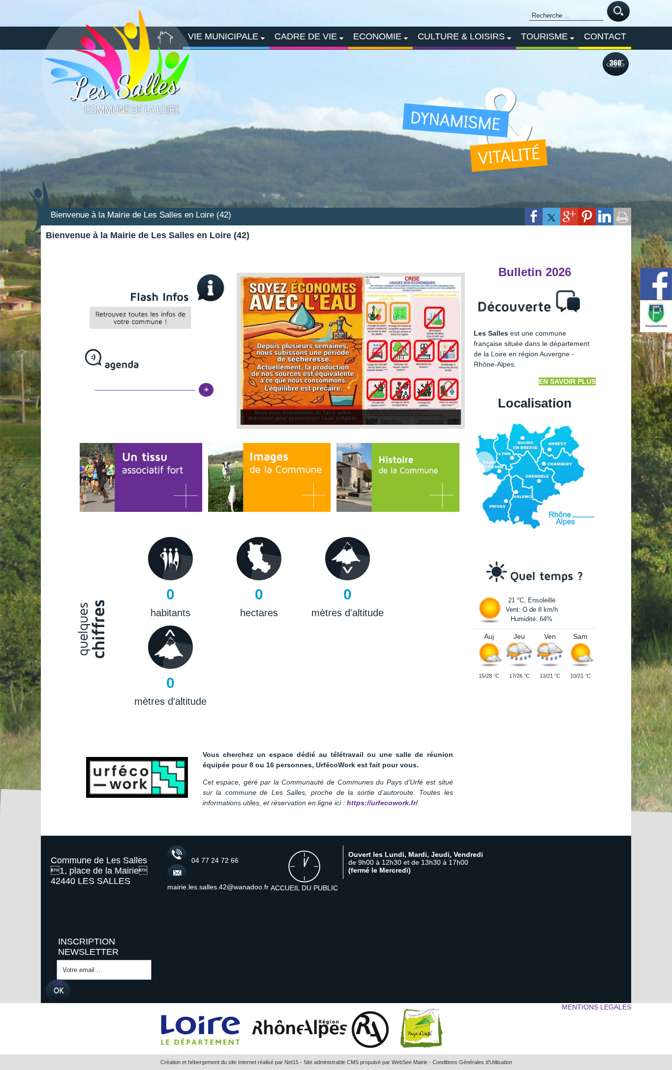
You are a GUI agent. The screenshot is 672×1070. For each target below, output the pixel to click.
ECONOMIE (377, 36)
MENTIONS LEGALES (596, 1007)
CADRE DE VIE (306, 36)
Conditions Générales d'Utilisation (472, 1063)
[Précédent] (255, 351)
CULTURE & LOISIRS (461, 36)
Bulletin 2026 (534, 272)
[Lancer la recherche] (618, 12)
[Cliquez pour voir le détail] (351, 351)
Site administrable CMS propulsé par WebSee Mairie (366, 1063)
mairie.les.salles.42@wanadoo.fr (206, 887)
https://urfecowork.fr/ (382, 803)
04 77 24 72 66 (215, 861)
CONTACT (605, 36)
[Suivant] (446, 351)
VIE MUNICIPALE (223, 36)
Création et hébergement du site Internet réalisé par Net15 (229, 1063)
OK (58, 983)
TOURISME (544, 36)
